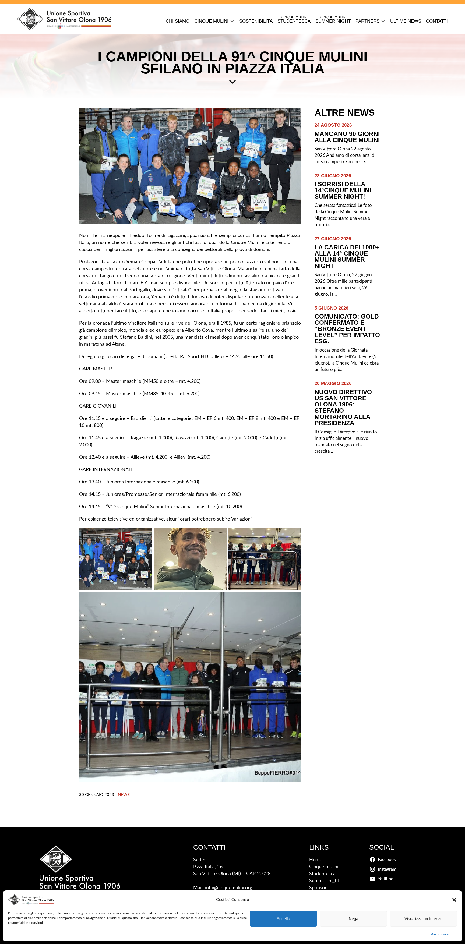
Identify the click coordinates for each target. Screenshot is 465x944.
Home (315, 859)
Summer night (324, 880)
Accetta (283, 918)
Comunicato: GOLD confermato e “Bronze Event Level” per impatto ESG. (347, 328)
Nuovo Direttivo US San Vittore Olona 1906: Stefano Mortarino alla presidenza (343, 407)
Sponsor (318, 887)
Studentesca (322, 873)
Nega (353, 918)
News (124, 795)
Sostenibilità (256, 21)
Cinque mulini (323, 866)
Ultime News (405, 21)
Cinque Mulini (211, 21)
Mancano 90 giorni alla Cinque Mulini (347, 137)
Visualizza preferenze (423, 918)
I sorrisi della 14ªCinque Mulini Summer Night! (343, 190)
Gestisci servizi (441, 934)
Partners (367, 21)
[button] (454, 900)
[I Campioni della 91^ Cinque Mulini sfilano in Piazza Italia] (190, 166)
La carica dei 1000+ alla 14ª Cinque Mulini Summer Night (347, 256)
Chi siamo (177, 21)
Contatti (437, 21)
